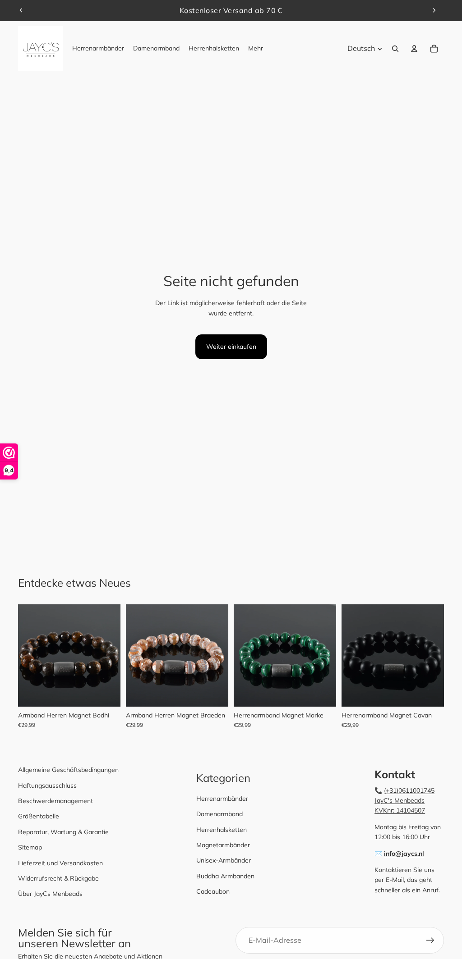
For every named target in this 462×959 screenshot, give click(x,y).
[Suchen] (395, 49)
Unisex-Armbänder (223, 860)
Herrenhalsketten (221, 830)
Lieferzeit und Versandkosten (60, 863)
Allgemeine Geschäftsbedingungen (68, 770)
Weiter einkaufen (231, 346)
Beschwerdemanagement (55, 801)
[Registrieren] (430, 940)
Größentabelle (38, 816)
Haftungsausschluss (47, 785)
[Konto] (414, 49)
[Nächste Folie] (434, 10)
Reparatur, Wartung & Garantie (63, 832)
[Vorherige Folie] (21, 10)
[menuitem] (256, 48)
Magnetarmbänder (223, 845)
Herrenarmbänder (222, 799)
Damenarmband (219, 814)
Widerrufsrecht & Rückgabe (58, 878)
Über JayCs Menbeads (50, 894)
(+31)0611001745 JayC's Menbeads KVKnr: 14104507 (404, 800)
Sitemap (30, 847)
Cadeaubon (213, 891)
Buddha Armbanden (225, 876)
